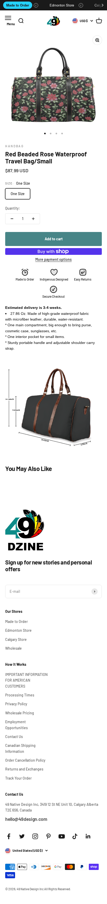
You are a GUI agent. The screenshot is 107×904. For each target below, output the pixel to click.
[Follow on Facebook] (8, 836)
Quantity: (12, 208)
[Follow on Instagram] (35, 836)
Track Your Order (18, 778)
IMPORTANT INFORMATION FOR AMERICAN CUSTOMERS (26, 680)
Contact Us (14, 736)
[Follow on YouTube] (61, 836)
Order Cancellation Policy (25, 760)
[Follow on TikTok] (74, 836)
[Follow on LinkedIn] (88, 836)
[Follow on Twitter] (21, 836)
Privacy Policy (16, 704)
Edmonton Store (62, 5)
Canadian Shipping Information (20, 748)
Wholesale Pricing (19, 713)
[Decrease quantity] (11, 219)
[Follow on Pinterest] (48, 836)
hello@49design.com (26, 819)
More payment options (53, 259)
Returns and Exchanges (24, 769)
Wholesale (13, 648)
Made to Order (17, 5)
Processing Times (19, 695)
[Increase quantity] (33, 219)
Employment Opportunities (16, 725)
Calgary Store (16, 639)
